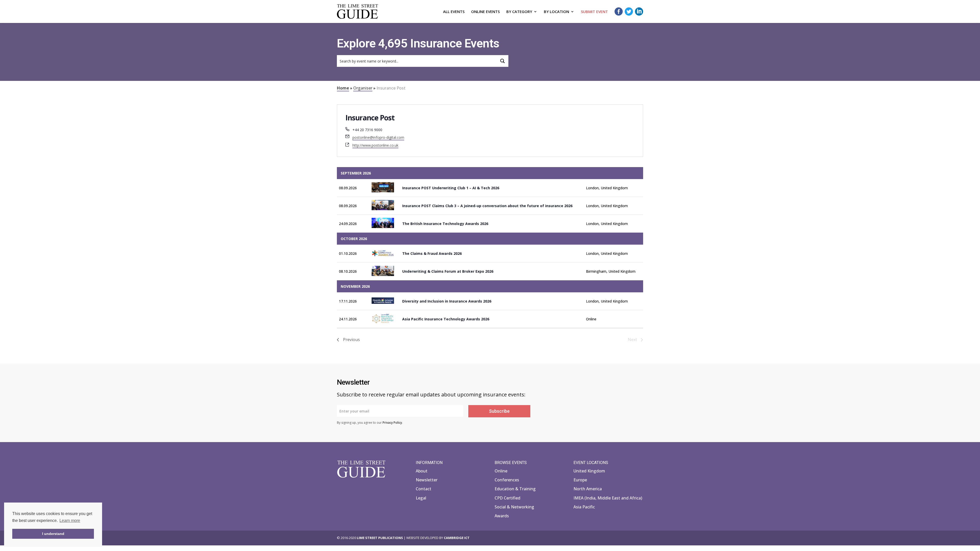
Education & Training (515, 489)
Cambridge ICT (457, 537)
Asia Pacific (584, 507)
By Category (519, 12)
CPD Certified (507, 498)
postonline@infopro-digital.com (378, 137)
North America (587, 489)
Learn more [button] (69, 520)
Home (343, 88)
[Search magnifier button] (502, 61)
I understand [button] (53, 534)
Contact (423, 489)
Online (501, 471)
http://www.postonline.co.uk (375, 145)
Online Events (485, 12)
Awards (502, 516)
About (421, 471)
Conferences (507, 480)
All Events (453, 12)
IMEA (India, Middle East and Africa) (607, 498)
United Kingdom (589, 471)
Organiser (362, 88)
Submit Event (594, 12)
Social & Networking (514, 507)
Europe (580, 480)
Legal (421, 498)
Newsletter (426, 480)
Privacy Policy (392, 422)
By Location (556, 12)
